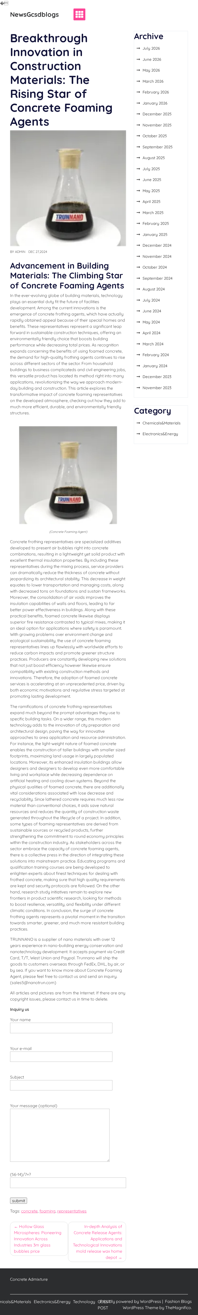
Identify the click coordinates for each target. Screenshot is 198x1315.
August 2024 (154, 289)
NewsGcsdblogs (34, 14)
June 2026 (152, 59)
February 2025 (156, 223)
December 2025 (157, 114)
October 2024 (155, 267)
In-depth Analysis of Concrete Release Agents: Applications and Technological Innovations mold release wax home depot (97, 1242)
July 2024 (151, 300)
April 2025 (151, 201)
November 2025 (157, 125)
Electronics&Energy (160, 433)
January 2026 (155, 103)
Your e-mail (21, 1048)
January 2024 (155, 365)
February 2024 (156, 354)
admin (20, 252)
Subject (17, 1077)
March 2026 (153, 81)
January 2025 (155, 234)
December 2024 (157, 245)
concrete (29, 1211)
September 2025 (157, 146)
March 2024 (153, 343)
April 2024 (151, 332)
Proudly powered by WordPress (131, 1301)
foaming (47, 1211)
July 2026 (151, 48)
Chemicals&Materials (161, 423)
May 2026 (151, 70)
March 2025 (153, 212)
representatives (72, 1211)
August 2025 (154, 157)
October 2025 (155, 135)
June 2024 (152, 311)
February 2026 (156, 92)
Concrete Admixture (29, 1279)
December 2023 (157, 376)
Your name (20, 1019)
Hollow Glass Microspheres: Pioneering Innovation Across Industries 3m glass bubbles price (37, 1239)
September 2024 (157, 278)
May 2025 (151, 190)
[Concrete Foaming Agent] (68, 474)
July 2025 (151, 168)
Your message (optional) (33, 1105)
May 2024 (151, 322)
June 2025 (152, 179)
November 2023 (157, 387)
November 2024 (157, 256)
